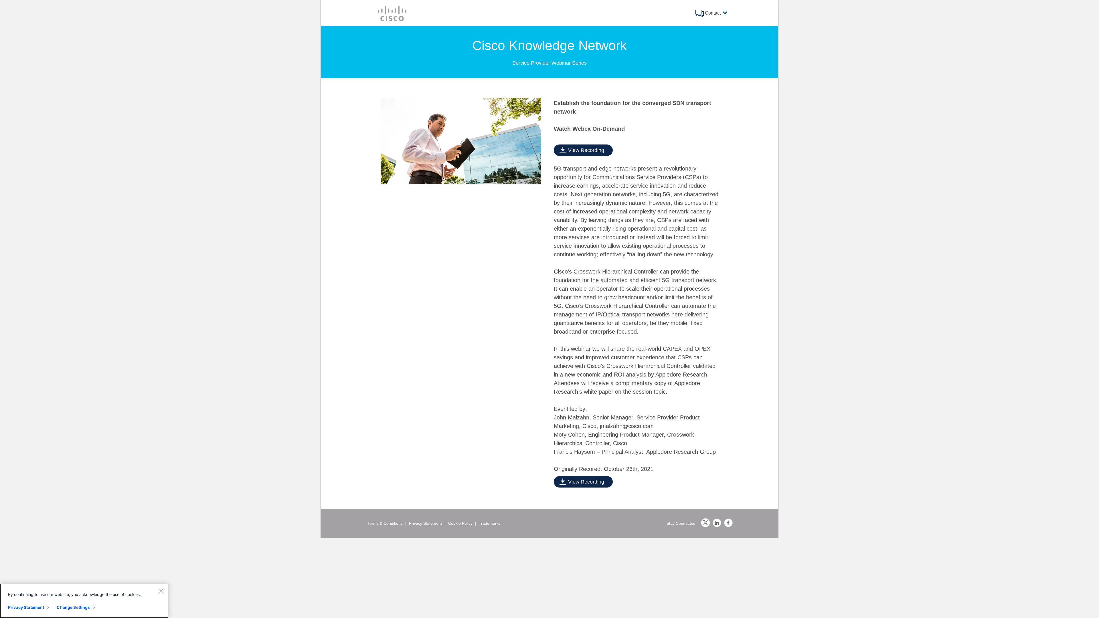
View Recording (586, 150)
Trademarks (490, 523)
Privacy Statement (425, 523)
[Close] (161, 591)
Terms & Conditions (385, 523)
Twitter (705, 522)
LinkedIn (717, 522)
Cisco (392, 13)
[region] (84, 601)
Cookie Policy (460, 523)
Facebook (728, 522)
